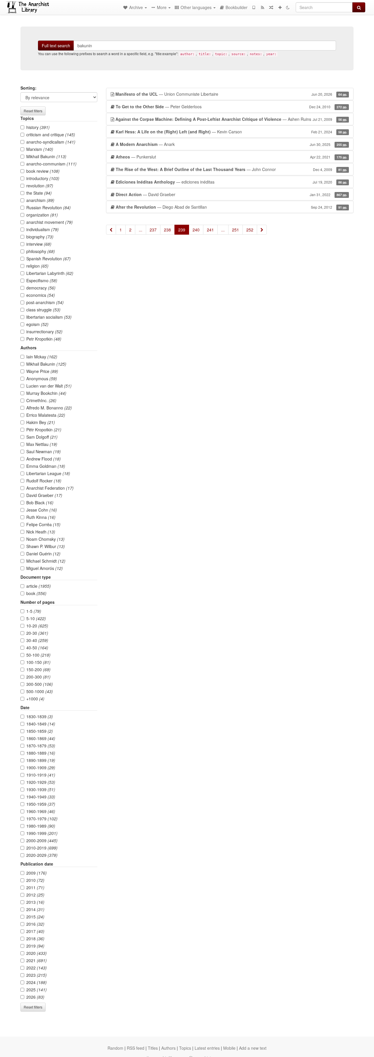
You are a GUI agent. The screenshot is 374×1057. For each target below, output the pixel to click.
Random (115, 1048)
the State (39, 193)
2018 (35, 938)
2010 (35, 880)
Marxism (39, 149)
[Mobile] (253, 7)
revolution (39, 186)
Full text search (56, 45)
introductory (42, 178)
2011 (35, 887)
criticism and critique (50, 134)
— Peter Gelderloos (231, 106)
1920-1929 (40, 782)
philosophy (40, 251)
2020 (36, 953)
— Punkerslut (231, 157)
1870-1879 (40, 746)
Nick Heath (40, 532)
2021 (36, 960)
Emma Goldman (45, 466)
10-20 (37, 626)
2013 (35, 902)
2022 (36, 968)
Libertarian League (48, 473)
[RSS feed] (262, 7)
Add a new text (252, 1048)
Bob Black (39, 502)
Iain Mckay (41, 357)
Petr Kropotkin (43, 339)
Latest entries (207, 1048)
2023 (36, 975)
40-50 (37, 647)
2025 (36, 990)
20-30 (37, 633)
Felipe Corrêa (43, 524)
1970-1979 (42, 818)
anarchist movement (49, 222)
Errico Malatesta (45, 415)
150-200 (38, 669)
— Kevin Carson (231, 132)
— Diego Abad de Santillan (231, 207)
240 (196, 230)
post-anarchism (45, 302)
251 (235, 230)
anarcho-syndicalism (50, 142)
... (140, 230)
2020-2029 (42, 855)
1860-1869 (40, 738)
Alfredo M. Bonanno (49, 408)
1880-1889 (40, 753)
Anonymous (41, 378)
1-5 (33, 611)
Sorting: (28, 88)
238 (167, 230)
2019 (35, 946)
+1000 (35, 699)
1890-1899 (40, 760)
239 (181, 230)
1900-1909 (40, 767)
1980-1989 (40, 826)
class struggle (43, 310)
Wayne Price (42, 371)
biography (39, 237)
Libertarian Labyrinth (49, 273)
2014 (35, 909)
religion (37, 266)
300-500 (39, 684)
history (38, 127)
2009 (36, 873)
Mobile (229, 1048)
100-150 (38, 662)
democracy (41, 288)
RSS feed (135, 1048)
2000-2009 (42, 840)
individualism (42, 229)
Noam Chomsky (45, 539)
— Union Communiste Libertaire (231, 94)
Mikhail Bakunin (46, 156)
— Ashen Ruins (231, 119)
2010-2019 (42, 848)
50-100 (38, 655)
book (36, 593)
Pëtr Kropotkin (43, 429)
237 (153, 230)
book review (43, 171)
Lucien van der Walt (49, 386)
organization (42, 215)
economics (40, 295)
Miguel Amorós (44, 568)
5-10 (36, 618)
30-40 (37, 640)
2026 (35, 997)
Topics (185, 1048)
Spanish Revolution (48, 258)
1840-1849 (40, 724)
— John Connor (231, 169)
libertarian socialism (49, 317)
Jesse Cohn (41, 510)
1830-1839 (39, 716)
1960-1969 (40, 811)
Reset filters (33, 110)
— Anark (231, 144)
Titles (153, 1048)
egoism (37, 324)
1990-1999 (42, 833)
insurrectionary (44, 331)
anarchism (40, 200)
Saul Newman (43, 451)
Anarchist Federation (50, 488)
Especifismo (41, 280)
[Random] (271, 7)
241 (210, 230)
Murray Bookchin (46, 393)
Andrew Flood (43, 459)
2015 (35, 917)
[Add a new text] (280, 7)
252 (249, 230)
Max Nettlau (41, 444)
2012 (35, 895)
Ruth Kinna (41, 517)
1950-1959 (40, 804)
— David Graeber (231, 194)
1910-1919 (40, 775)
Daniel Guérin (43, 554)
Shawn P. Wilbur (45, 546)
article (38, 586)
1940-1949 (40, 797)
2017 (35, 931)
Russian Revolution (48, 207)
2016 (35, 924)
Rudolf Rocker (43, 481)
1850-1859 (39, 731)
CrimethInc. (41, 400)
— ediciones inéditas (231, 182)
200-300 (38, 677)
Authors (168, 1048)
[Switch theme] (287, 7)
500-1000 (39, 691)
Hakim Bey (40, 422)
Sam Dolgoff (42, 437)
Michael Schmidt (45, 561)
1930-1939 (40, 789)
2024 (36, 982)
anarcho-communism (51, 164)
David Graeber (44, 495)
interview (38, 244)
